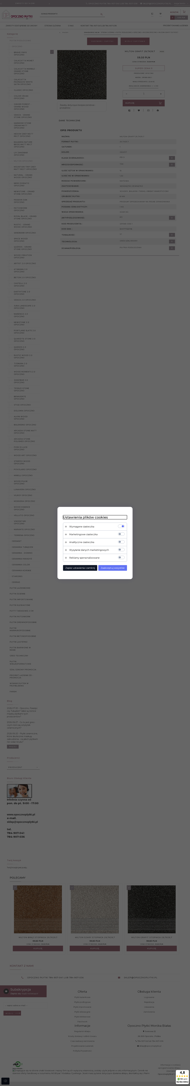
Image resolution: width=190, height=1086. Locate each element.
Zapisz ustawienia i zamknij (80, 568)
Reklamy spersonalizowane (84, 558)
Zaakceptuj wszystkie (113, 568)
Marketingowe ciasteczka (83, 534)
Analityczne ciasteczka (81, 542)
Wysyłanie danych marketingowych (89, 550)
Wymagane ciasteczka (81, 526)
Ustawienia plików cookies (85, 517)
